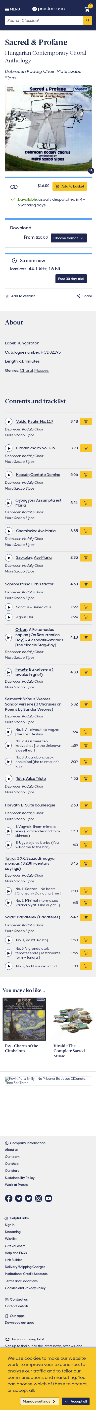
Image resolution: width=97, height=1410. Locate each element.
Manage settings (36, 1401)
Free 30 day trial (71, 279)
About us (11, 1150)
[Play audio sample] (8, 421)
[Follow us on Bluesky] (30, 1198)
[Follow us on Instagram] (40, 1198)
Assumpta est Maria (38, 503)
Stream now (32, 261)
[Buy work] (86, 421)
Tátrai (10, 858)
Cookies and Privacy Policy (25, 1288)
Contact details (16, 1306)
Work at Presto (16, 1185)
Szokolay (24, 557)
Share (87, 296)
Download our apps (19, 1322)
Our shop (12, 1164)
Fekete (21, 669)
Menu (15, 9)
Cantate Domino (45, 474)
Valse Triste (35, 778)
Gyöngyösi (25, 500)
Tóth (20, 778)
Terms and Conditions (21, 1281)
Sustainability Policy (20, 1178)
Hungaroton (28, 343)
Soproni (12, 584)
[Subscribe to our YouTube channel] (50, 1198)
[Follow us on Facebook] (10, 1198)
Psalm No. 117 (40, 421)
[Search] (87, 20)
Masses (41, 370)
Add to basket (72, 186)
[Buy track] (86, 607)
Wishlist (11, 1239)
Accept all (79, 1401)
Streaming (13, 1232)
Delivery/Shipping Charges (25, 1267)
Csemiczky (26, 530)
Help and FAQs (16, 1253)
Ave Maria (47, 530)
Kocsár (22, 474)
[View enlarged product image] (48, 128)
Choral (26, 370)
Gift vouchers (15, 1246)
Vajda (21, 421)
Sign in (9, 1225)
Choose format (65, 238)
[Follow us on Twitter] (20, 1198)
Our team (12, 1157)
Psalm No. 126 (42, 448)
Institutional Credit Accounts (26, 1274)
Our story (12, 1171)
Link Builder (13, 1260)
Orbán (22, 448)
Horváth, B (14, 805)
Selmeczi (13, 699)
